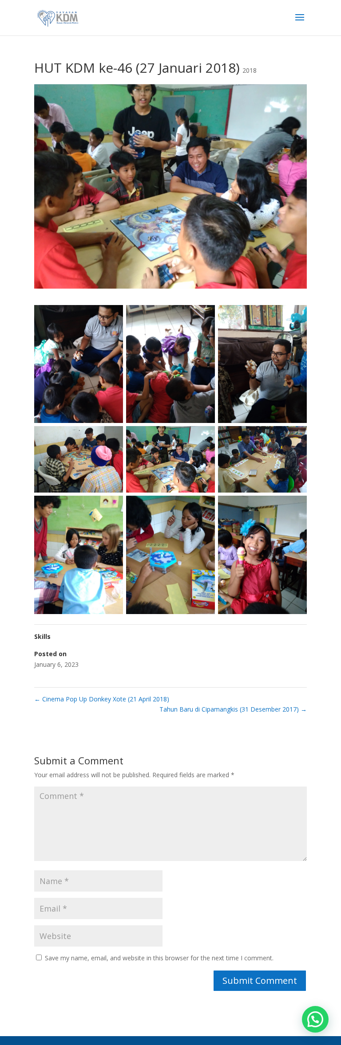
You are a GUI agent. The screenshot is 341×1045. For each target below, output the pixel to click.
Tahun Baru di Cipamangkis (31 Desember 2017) (233, 709)
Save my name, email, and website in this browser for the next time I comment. (159, 958)
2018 (249, 70)
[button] (315, 1019)
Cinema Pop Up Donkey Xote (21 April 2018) (101, 699)
